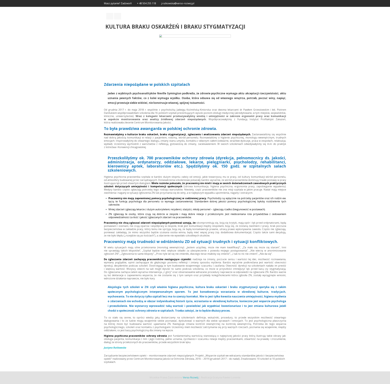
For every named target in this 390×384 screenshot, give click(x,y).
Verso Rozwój (190, 377)
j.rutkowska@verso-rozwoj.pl (177, 3)
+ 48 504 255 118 (146, 3)
